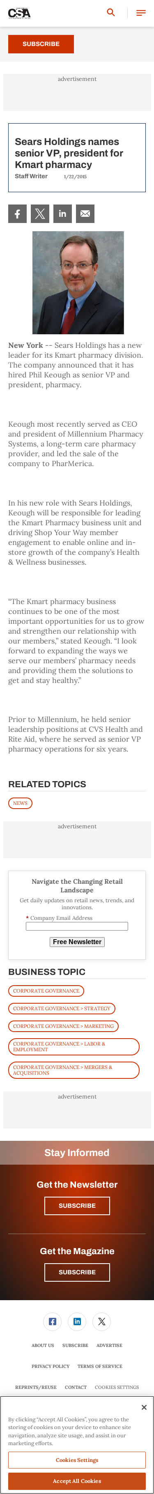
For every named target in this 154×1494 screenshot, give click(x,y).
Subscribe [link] (75, 1345)
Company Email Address (59, 918)
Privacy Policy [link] (50, 1366)
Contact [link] (76, 1387)
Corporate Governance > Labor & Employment (59, 1047)
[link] (17, 214)
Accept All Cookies (77, 1481)
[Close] (144, 1407)
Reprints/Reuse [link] (36, 1387)
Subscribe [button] (77, 1205)
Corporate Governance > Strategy (61, 1008)
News (20, 803)
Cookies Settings (117, 1387)
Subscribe (41, 44)
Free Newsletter (77, 941)
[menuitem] (17, 214)
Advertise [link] (109, 1345)
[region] (77, 1445)
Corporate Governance (46, 991)
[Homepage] (19, 13)
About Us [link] (43, 1345)
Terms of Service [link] (100, 1366)
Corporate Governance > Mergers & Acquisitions (62, 1070)
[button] (141, 13)
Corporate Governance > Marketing (63, 1026)
